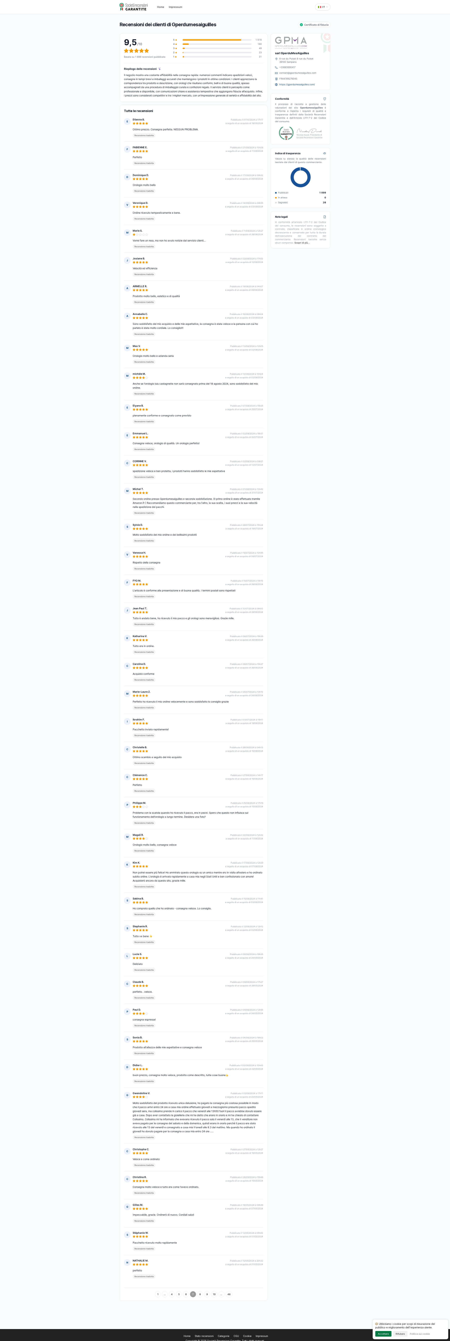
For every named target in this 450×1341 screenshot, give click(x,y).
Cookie (247, 1335)
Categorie (223, 1335)
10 (214, 1294)
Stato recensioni (204, 1335)
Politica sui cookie (420, 1333)
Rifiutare (400, 1333)
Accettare (383, 1333)
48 (228, 1294)
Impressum (175, 6)
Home (160, 6)
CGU (236, 1335)
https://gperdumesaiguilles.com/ (297, 84)
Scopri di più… (302, 242)
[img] (160, 69)
